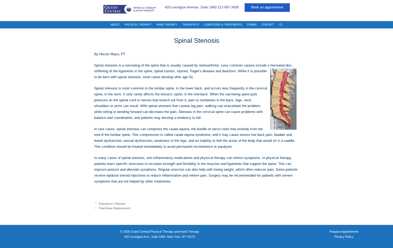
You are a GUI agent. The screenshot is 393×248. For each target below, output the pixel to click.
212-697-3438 (228, 7)
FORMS (252, 24)
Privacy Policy (343, 236)
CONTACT (268, 24)
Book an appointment (267, 7)
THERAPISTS (190, 24)
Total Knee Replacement (114, 208)
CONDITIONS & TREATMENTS (223, 24)
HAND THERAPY (166, 24)
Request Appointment (344, 231)
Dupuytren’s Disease (112, 203)
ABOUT (115, 24)
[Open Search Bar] (281, 24)
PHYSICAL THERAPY (138, 24)
